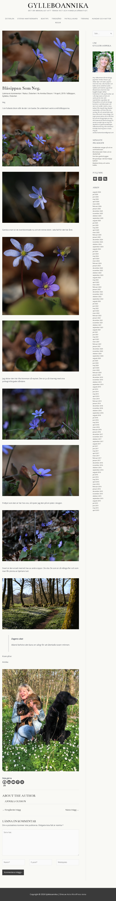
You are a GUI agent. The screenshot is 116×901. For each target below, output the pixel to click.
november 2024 (98, 242)
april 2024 (96, 259)
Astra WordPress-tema (76, 894)
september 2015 (98, 498)
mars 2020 (96, 370)
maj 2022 (96, 308)
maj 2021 (96, 337)
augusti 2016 (97, 472)
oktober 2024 (97, 244)
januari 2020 (97, 375)
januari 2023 (97, 289)
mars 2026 (96, 204)
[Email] (13, 782)
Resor (58, 22)
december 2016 (98, 463)
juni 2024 (95, 254)
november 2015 (98, 494)
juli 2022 (95, 304)
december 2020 (98, 349)
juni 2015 (95, 506)
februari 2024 (97, 263)
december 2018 (98, 406)
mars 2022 (96, 313)
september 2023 (98, 275)
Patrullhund (71, 18)
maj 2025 (96, 228)
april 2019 (96, 396)
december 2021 (98, 320)
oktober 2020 (97, 354)
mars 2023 (96, 285)
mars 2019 (96, 399)
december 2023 (98, 268)
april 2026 (96, 202)
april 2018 (96, 425)
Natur (25, 93)
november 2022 (98, 294)
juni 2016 (95, 477)
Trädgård (56, 18)
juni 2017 (95, 449)
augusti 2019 (97, 387)
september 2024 (98, 247)
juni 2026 (95, 197)
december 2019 (98, 377)
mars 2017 (96, 456)
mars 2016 (96, 484)
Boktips (44, 18)
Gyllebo (5, 96)
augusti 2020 (97, 358)
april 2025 (96, 230)
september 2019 (98, 384)
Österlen (9, 18)
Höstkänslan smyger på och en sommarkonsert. (102, 149)
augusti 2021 (97, 330)
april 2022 (96, 311)
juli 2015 (95, 503)
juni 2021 (95, 335)
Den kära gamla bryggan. (101, 156)
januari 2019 (97, 403)
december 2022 (98, 292)
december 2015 (98, 491)
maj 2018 (96, 422)
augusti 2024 (97, 249)
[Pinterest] (18, 782)
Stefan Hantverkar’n (27, 18)
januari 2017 (97, 460)
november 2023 (98, 270)
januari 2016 (97, 489)
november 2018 (98, 408)
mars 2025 (96, 232)
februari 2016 (97, 487)
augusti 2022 (97, 301)
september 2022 (98, 299)
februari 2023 (97, 287)
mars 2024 (96, 261)
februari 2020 (97, 373)
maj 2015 (96, 508)
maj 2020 (96, 365)
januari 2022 (97, 318)
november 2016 (98, 465)
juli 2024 (95, 251)
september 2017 (98, 441)
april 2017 (96, 453)
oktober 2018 (97, 411)
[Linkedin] (9, 782)
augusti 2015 (97, 501)
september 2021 (98, 327)
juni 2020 (95, 363)
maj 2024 (96, 256)
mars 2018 (96, 427)
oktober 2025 (97, 216)
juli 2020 (95, 361)
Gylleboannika (58, 5)
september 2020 (98, 356)
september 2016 (98, 470)
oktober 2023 (97, 273)
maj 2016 (96, 479)
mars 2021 (96, 342)
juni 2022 (95, 306)
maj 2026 (96, 199)
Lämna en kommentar (11, 93)
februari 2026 (97, 206)
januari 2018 (97, 432)
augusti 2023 (97, 278)
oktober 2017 (97, 439)
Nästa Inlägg (72, 810)
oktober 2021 (97, 325)
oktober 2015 (97, 496)
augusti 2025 (97, 221)
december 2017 (98, 434)
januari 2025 (97, 237)
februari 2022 (97, 316)
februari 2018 (97, 430)
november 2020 (98, 351)
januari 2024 (97, 266)
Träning (85, 18)
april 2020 (96, 368)
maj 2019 (96, 394)
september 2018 (98, 413)
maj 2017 (96, 451)
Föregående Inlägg (11, 810)
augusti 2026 (97, 192)
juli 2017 (95, 446)
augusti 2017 (97, 444)
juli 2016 (95, 475)
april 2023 (96, 282)
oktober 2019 (97, 382)
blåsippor (71, 93)
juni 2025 (95, 225)
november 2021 (98, 323)
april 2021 (96, 339)
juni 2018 (95, 420)
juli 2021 (95, 332)
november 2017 (98, 437)
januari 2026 (97, 209)
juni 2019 (95, 392)
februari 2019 (97, 401)
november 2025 (98, 213)
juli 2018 (95, 418)
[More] (22, 782)
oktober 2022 (97, 297)
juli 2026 (95, 194)
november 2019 (98, 380)
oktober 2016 (97, 468)
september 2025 (98, 218)
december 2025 (98, 211)
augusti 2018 (97, 415)
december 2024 (98, 240)
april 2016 (96, 482)
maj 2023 (96, 280)
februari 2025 (97, 235)
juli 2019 (95, 389)
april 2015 (96, 510)
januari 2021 (97, 346)
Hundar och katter (101, 18)
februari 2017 (97, 458)
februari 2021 (97, 344)
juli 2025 (95, 223)
